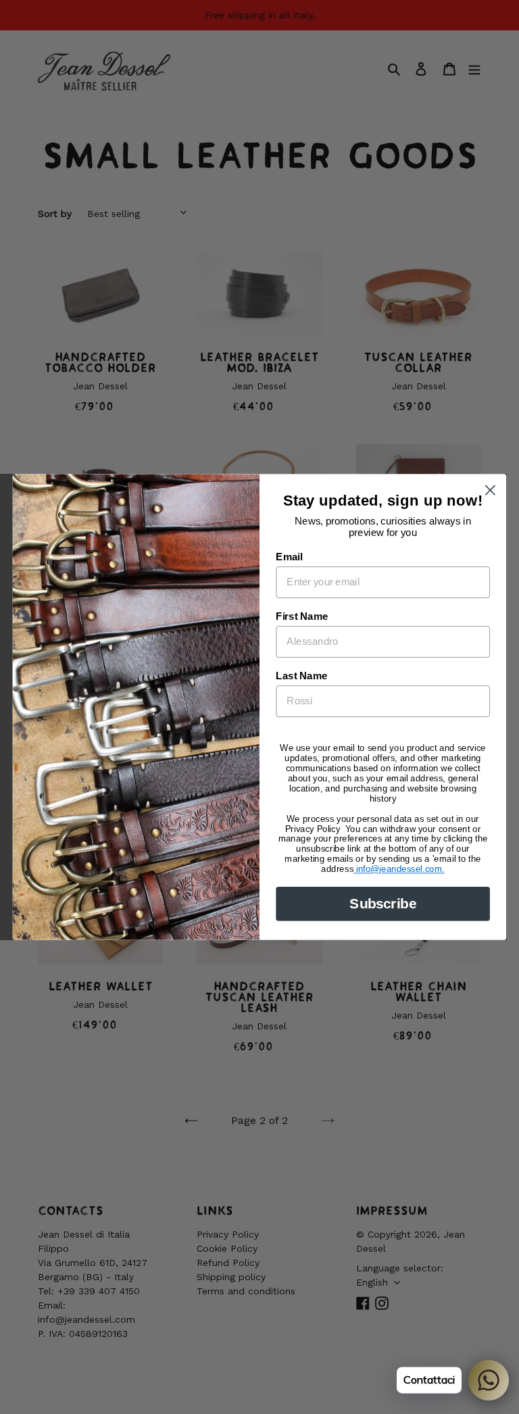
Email (289, 557)
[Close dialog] (490, 490)
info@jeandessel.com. (399, 869)
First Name (302, 616)
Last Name (301, 676)
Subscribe (382, 903)
